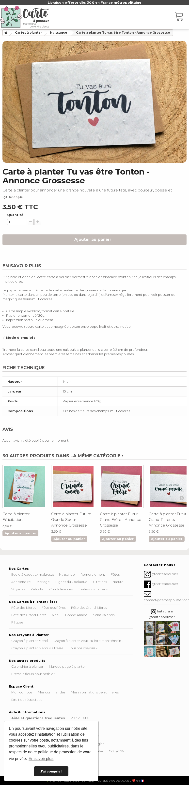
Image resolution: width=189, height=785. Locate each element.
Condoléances (61, 589)
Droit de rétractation (28, 700)
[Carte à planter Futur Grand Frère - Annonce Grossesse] (122, 486)
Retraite (37, 589)
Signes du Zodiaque (71, 582)
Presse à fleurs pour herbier (33, 674)
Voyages (18, 589)
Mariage (43, 582)
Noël (56, 615)
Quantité (15, 215)
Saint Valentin (104, 615)
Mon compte (21, 692)
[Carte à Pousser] (24, 17)
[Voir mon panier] (181, 17)
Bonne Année (76, 615)
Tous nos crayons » (83, 648)
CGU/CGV (116, 751)
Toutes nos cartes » (93, 589)
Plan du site (80, 718)
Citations (100, 582)
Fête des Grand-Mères (89, 607)
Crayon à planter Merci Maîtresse (37, 648)
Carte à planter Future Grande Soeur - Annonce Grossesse (71, 520)
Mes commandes (51, 692)
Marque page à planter (67, 666)
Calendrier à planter (27, 666)
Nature (118, 582)
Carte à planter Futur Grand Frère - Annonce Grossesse (120, 520)
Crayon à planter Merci (29, 641)
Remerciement (92, 574)
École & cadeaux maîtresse (32, 574)
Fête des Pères (53, 607)
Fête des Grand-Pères (28, 615)
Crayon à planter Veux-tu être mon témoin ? (88, 641)
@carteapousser (165, 574)
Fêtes (115, 574)
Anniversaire (21, 582)
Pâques (17, 622)
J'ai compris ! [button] (51, 771)
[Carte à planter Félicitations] (24, 486)
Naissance (67, 574)
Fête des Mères (23, 607)
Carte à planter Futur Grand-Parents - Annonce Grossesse (167, 520)
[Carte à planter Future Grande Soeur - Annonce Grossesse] (73, 486)
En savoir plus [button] (41, 759)
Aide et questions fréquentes (38, 718)
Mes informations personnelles (95, 692)
